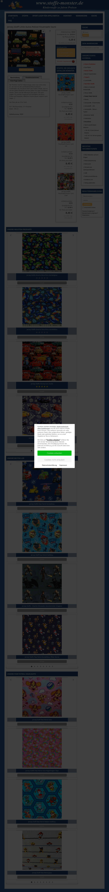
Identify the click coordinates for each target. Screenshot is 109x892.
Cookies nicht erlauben (54, 459)
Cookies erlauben (54, 453)
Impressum (63, 465)
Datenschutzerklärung (49, 465)
